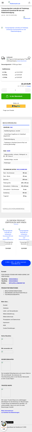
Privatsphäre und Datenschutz (11, 319)
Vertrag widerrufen (7, 422)
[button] (4, 90)
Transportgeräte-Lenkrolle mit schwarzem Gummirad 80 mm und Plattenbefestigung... (8, 242)
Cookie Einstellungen (9, 328)
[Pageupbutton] (27, 429)
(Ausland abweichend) (21, 60)
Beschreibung (10, 123)
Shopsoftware (10, 427)
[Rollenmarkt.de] (16, 2)
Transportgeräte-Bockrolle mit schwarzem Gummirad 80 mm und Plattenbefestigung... (24, 242)
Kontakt (5, 305)
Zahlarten (6, 308)
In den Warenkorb (16, 96)
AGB (4, 325)
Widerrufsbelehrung (8, 314)
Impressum (6, 322)
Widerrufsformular (8, 316)
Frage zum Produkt (8, 110)
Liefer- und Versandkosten (10, 311)
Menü (2, 2)
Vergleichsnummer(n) (13, 209)
